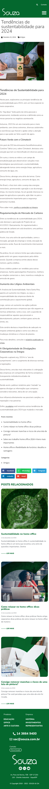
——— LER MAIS (7, 553)
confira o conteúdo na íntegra (26, 207)
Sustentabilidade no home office (17, 422)
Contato (44, 5)
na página (9, 406)
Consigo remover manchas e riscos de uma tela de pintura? (24, 683)
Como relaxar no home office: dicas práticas (22, 426)
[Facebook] (20, 768)
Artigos (22, 37)
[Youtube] (28, 768)
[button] (44, 12)
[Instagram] (24, 768)
